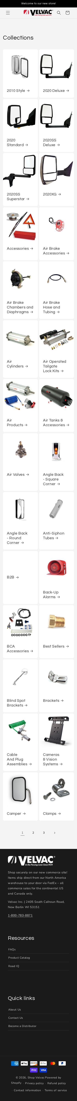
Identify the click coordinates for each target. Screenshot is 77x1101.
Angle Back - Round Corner (17, 538)
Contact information (27, 1090)
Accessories (18, 249)
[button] (8, 12)
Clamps (49, 814)
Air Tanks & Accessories (54, 423)
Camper (14, 814)
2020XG (50, 194)
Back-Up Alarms (51, 595)
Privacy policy (34, 1083)
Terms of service (56, 1090)
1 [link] (22, 833)
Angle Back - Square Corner (53, 479)
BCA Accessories (18, 649)
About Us (14, 1009)
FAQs (12, 949)
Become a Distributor (22, 1026)
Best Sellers (54, 646)
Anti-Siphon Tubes (53, 536)
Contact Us (15, 1018)
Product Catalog (19, 958)
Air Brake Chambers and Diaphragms (20, 307)
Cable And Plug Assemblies (17, 759)
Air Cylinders (15, 364)
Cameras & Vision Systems (51, 759)
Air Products (15, 423)
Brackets (51, 701)
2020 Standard (15, 142)
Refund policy (56, 1083)
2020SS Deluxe (49, 142)
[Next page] (54, 833)
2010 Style (16, 91)
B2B (10, 577)
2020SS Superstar (16, 197)
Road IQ (13, 966)
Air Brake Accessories (54, 251)
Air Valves (16, 475)
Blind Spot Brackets (16, 703)
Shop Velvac (36, 1077)
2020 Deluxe (54, 91)
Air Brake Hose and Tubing (51, 307)
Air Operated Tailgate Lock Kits (54, 366)
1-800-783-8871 (20, 915)
